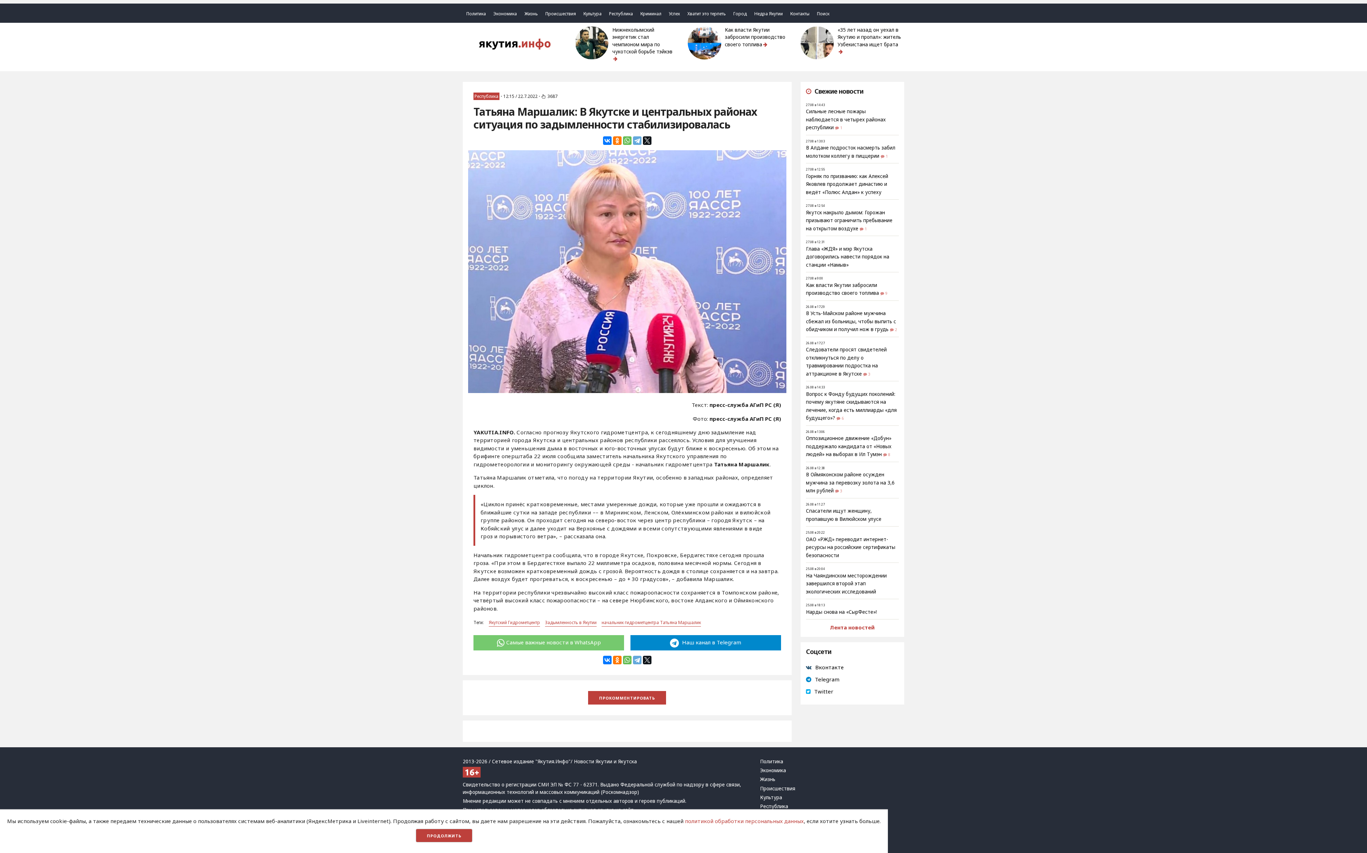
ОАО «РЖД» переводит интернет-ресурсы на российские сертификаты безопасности (850, 547)
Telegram (827, 679)
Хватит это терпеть (706, 14)
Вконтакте (829, 667)
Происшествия (560, 14)
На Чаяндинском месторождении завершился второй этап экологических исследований (846, 583)
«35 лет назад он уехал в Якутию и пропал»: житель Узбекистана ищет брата (869, 37)
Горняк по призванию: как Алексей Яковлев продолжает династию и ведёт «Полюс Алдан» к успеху (847, 184)
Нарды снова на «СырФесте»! (841, 612)
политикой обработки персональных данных (744, 821)
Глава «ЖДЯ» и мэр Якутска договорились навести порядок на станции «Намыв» (847, 257)
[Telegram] (637, 140)
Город (740, 14)
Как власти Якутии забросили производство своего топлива (755, 37)
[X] (647, 140)
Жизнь (531, 14)
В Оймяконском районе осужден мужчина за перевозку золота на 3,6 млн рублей (850, 482)
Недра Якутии (768, 14)
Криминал (650, 14)
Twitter (823, 691)
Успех (674, 14)
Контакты (800, 14)
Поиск (823, 14)
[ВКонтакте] (607, 140)
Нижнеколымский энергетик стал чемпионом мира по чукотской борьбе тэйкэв (642, 41)
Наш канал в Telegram (711, 642)
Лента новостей (852, 627)
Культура (592, 14)
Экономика (505, 14)
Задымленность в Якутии (571, 622)
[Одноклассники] (617, 140)
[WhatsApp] (627, 140)
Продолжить (444, 835)
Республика (621, 14)
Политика (476, 14)
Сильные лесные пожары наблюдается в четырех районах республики (846, 119)
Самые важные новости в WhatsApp (553, 642)
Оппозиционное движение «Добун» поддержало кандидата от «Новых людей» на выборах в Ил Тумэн (848, 446)
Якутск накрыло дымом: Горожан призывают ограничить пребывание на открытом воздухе (849, 220)
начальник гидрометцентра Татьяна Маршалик (651, 622)
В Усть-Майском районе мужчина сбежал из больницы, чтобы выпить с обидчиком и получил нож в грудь (851, 321)
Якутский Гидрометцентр (514, 622)
